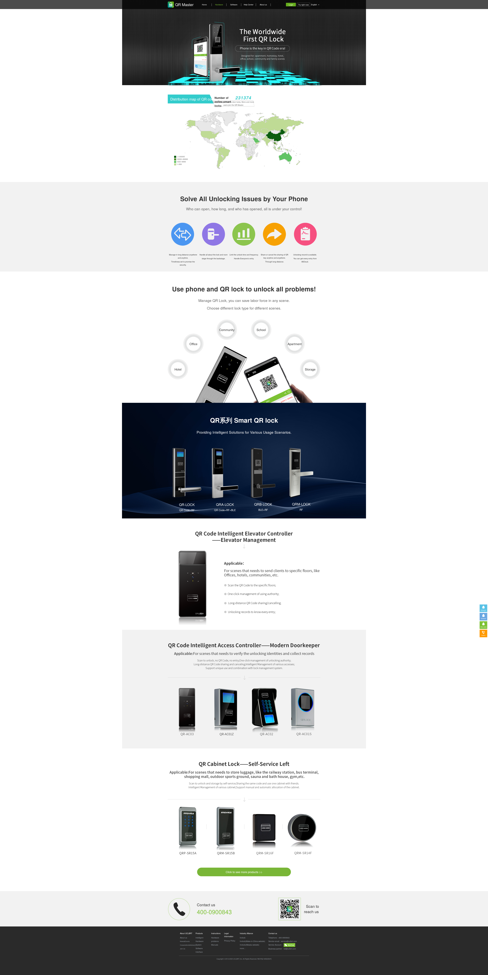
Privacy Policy (229, 940)
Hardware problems (215, 939)
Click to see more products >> (244, 872)
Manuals (214, 944)
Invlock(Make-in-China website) (252, 941)
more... (243, 948)
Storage (310, 369)
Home (204, 4)
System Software (199, 946)
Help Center (248, 4)
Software (233, 4)
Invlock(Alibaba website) (249, 944)
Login (291, 4)
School (261, 329)
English (314, 4)
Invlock (242, 937)
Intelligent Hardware (199, 939)
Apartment (295, 344)
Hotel (177, 369)
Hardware (219, 4)
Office (193, 344)
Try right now (303, 4)
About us (263, 4)
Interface (199, 952)
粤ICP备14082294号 (264, 959)
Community (226, 329)
